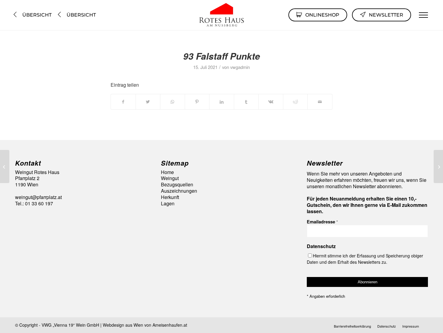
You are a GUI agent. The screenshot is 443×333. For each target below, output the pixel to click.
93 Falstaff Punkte (221, 55)
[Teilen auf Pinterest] (197, 101)
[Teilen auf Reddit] (295, 101)
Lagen (167, 204)
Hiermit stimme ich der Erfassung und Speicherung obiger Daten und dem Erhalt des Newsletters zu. (365, 259)
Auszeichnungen (179, 191)
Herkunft (170, 197)
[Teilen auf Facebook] (123, 101)
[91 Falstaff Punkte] (4, 166)
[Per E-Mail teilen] (320, 101)
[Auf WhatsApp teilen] (172, 101)
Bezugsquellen (177, 185)
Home (167, 172)
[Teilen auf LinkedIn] (221, 101)
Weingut (170, 178)
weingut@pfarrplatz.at (38, 197)
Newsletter (386, 15)
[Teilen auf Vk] (271, 101)
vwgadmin (240, 67)
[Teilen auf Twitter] (148, 101)
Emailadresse (322, 221)
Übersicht (36, 15)
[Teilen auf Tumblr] (246, 101)
